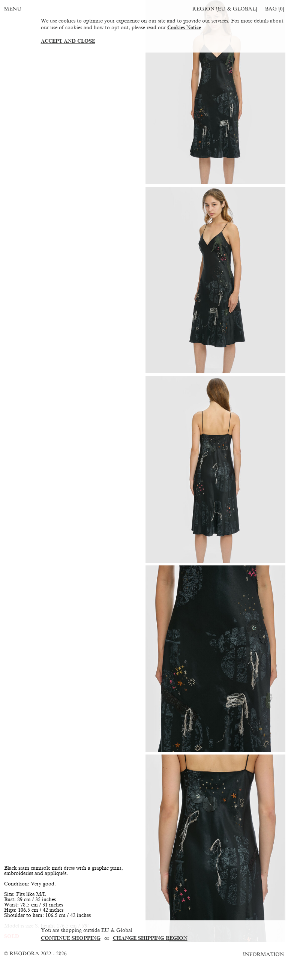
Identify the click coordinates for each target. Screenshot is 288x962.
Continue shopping (70, 938)
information (264, 954)
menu (13, 9)
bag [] (274, 9)
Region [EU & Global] (224, 9)
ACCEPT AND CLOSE (68, 41)
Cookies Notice (184, 27)
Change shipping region (150, 938)
